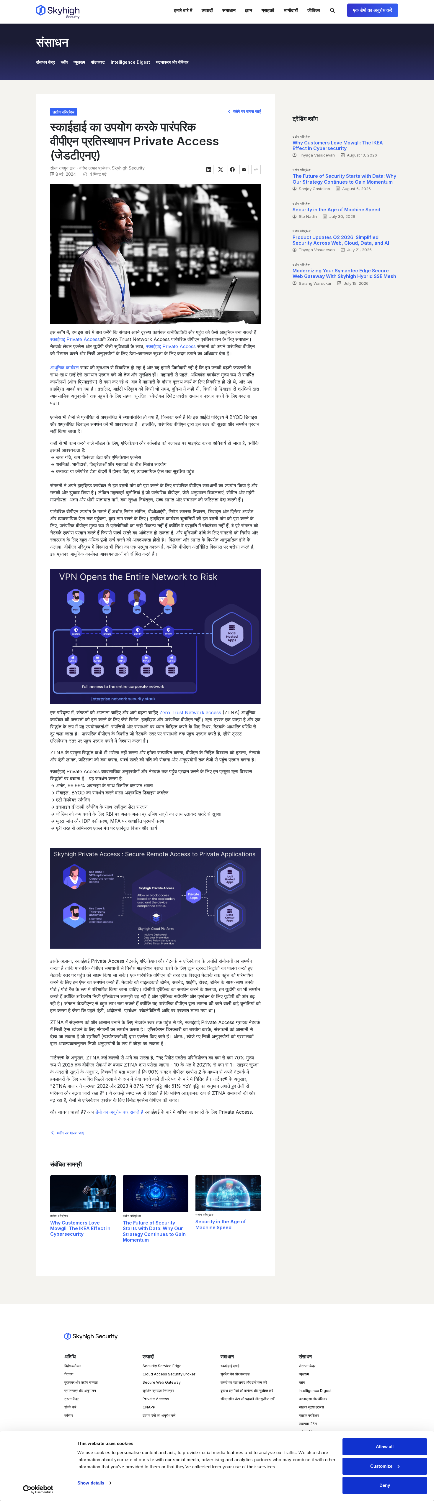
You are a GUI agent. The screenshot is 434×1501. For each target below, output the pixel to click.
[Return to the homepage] (57, 12)
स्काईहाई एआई (230, 1366)
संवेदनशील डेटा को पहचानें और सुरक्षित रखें (247, 1399)
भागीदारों (291, 10)
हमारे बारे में (183, 10)
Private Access (156, 1399)
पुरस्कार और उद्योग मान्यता (81, 1382)
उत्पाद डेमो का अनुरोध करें (159, 1415)
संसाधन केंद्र (45, 62)
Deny (384, 1485)
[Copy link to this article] (256, 169)
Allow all (385, 1446)
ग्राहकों (268, 10)
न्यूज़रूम (79, 62)
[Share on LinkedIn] (208, 169)
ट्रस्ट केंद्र (71, 1399)
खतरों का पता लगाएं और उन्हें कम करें (244, 1382)
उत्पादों (207, 10)
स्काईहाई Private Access (171, 346)
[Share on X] (220, 169)
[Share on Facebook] (232, 169)
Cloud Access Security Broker (169, 1374)
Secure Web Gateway (162, 1382)
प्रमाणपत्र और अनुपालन (80, 1390)
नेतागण (68, 1374)
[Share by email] (244, 169)
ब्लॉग (64, 62)
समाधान (229, 10)
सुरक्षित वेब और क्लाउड (235, 1374)
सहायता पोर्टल (308, 1423)
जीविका (313, 10)
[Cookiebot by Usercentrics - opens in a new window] (38, 1489)
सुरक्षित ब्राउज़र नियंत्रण (158, 1390)
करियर (68, 1415)
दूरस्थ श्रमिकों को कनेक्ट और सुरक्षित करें (247, 1390)
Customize (381, 1466)
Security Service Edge (162, 1366)
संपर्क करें (70, 1407)
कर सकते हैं (119, 1112)
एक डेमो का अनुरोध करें (372, 10)
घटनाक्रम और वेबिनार (172, 62)
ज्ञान (248, 10)
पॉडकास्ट (98, 62)
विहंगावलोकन (72, 1366)
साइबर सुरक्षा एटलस (311, 1407)
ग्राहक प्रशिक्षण (309, 1415)
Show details (90, 1482)
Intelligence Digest (130, 62)
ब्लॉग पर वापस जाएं (246, 111)
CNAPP (149, 1407)
